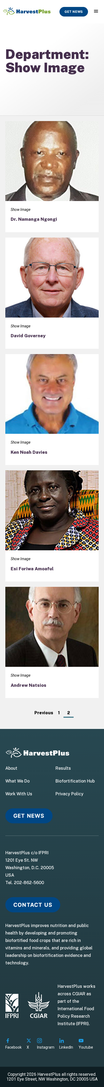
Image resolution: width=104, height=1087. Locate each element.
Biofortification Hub (75, 781)
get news (74, 12)
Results (63, 768)
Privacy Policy (69, 794)
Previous (43, 712)
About (11, 768)
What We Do (17, 781)
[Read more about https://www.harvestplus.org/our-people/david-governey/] (52, 293)
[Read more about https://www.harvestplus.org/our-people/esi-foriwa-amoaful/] (52, 525)
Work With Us (18, 794)
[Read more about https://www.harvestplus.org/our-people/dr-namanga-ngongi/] (52, 176)
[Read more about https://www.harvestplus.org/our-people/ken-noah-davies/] (52, 409)
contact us (32, 904)
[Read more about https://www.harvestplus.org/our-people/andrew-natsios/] (52, 642)
